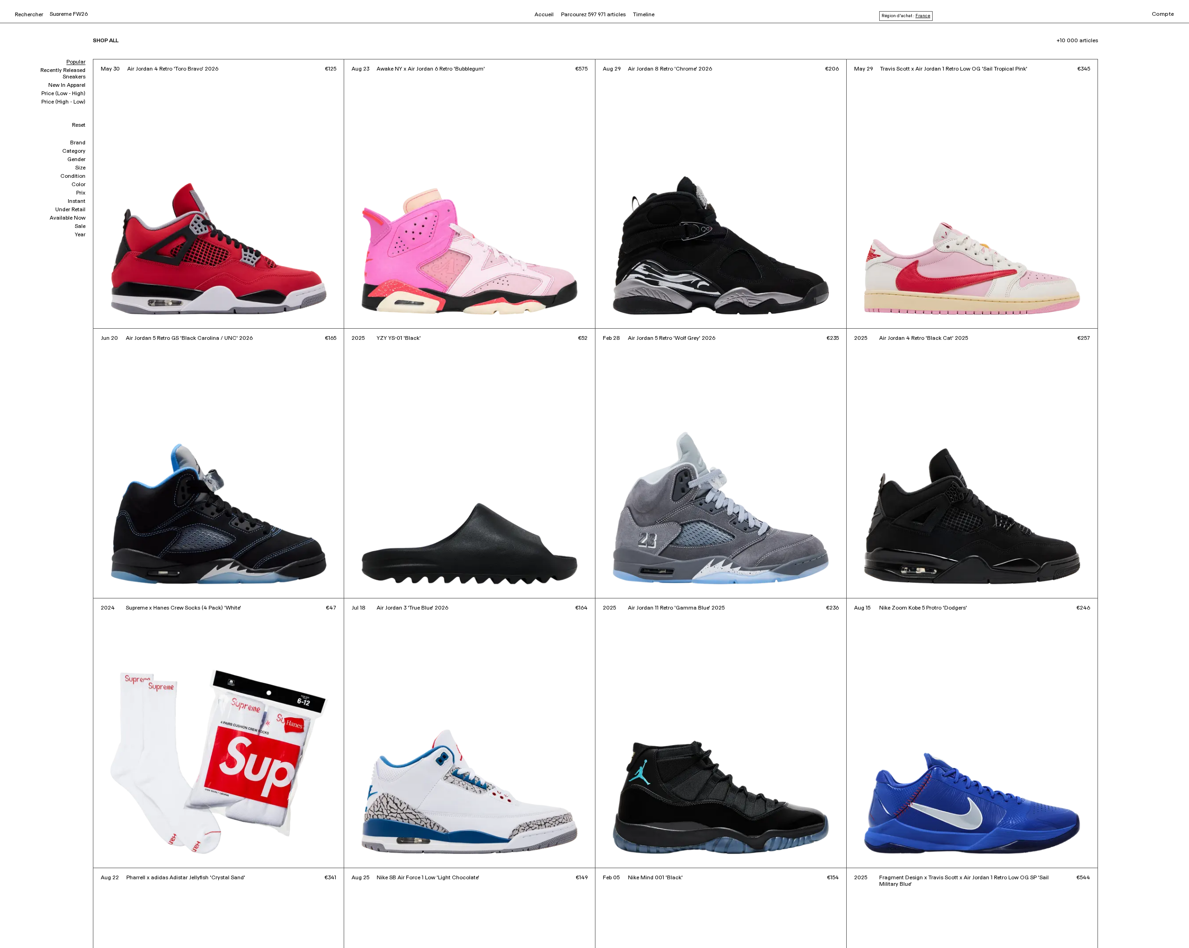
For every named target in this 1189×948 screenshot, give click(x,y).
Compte (1163, 14)
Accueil (544, 15)
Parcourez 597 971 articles (593, 15)
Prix (80, 193)
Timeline (643, 15)
